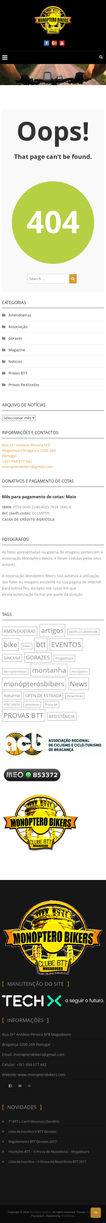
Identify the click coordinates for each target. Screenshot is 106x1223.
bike (10, 644)
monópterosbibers (34, 683)
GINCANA (12, 658)
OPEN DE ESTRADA (43, 695)
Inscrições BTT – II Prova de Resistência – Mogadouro (48, 1151)
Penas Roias (75, 696)
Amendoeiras (19, 315)
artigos (52, 630)
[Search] (73, 278)
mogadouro (64, 658)
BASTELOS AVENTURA (83, 632)
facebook (46, 43)
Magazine (16, 349)
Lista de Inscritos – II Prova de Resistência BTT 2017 (47, 1161)
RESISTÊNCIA (62, 716)
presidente (32, 704)
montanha (49, 670)
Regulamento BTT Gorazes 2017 (32, 1141)
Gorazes (15, 338)
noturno (12, 695)
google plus (54, 43)
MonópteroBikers (40, 1212)
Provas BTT (17, 373)
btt (41, 644)
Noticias (15, 361)
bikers (27, 646)
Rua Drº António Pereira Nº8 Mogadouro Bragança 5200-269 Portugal (29, 450)
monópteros (80, 671)
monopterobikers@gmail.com (27, 466)
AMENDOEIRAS (20, 631)
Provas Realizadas (23, 384)
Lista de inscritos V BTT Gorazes (32, 1131)
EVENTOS (66, 644)
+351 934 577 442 (17, 461)
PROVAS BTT (23, 715)
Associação (17, 326)
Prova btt (51, 704)
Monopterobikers (15, 671)
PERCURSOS (12, 704)
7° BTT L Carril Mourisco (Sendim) (33, 1121)
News (78, 683)
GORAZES (38, 657)
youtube (62, 43)
